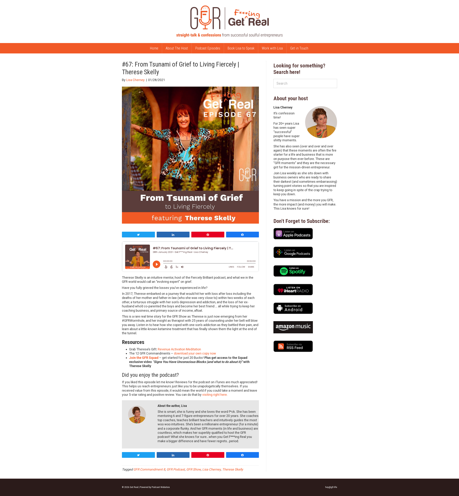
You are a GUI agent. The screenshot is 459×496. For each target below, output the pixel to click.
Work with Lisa (272, 48)
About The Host (177, 48)
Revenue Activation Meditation (179, 349)
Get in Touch (299, 48)
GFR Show (193, 469)
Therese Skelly (232, 469)
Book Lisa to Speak (241, 48)
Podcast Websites (161, 487)
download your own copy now (195, 353)
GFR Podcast (176, 469)
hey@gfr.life (331, 487)
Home (154, 48)
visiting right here (214, 394)
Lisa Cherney (211, 469)
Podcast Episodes (207, 48)
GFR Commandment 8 (149, 469)
